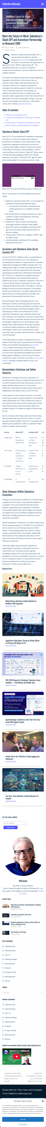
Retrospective (10, 977)
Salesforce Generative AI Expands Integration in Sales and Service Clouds (12, 1077)
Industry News (10, 50)
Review (7, 981)
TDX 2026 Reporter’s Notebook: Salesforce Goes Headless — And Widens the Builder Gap (23, 681)
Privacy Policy (23, 1124)
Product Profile (10, 972)
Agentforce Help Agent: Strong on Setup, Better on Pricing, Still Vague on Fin (23, 641)
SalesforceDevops (11, 4)
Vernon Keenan (23, 47)
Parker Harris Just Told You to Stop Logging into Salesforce (23, 757)
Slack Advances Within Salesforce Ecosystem (22, 125)
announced (23, 60)
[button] (43, 1101)
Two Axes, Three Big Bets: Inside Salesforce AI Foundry (22, 797)
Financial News (10, 951)
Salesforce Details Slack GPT (16, 115)
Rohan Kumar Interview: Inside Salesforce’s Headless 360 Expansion (21, 602)
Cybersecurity (10, 946)
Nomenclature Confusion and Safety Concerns (23, 123)
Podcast (8, 968)
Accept (23, 1119)
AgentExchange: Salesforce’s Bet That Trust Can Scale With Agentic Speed (23, 720)
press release (26, 104)
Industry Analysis (11, 959)
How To (7, 955)
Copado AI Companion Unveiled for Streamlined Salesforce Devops (33, 1077)
